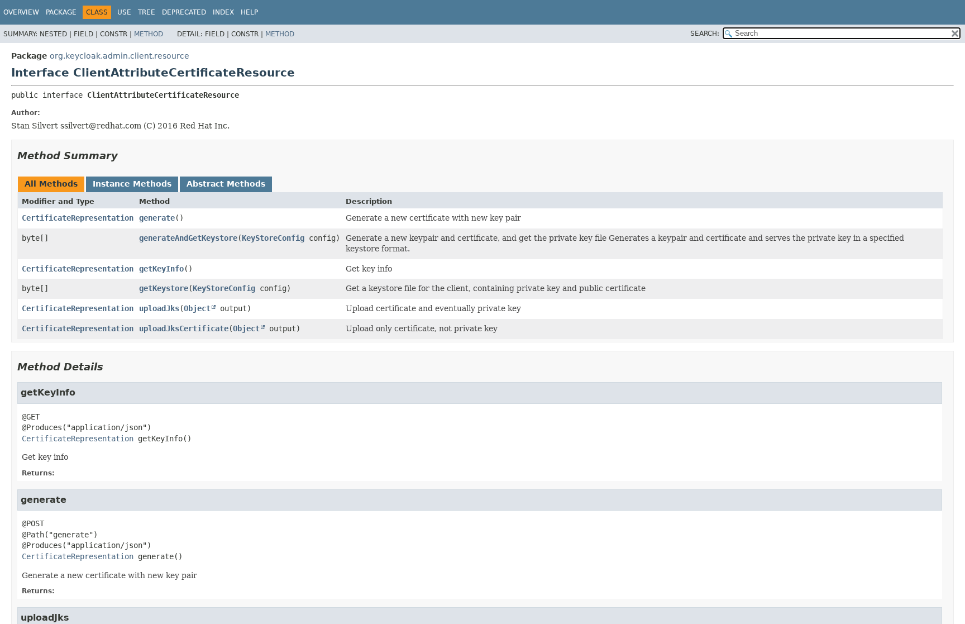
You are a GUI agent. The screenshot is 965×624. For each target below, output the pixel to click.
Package (61, 12)
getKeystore (163, 288)
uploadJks (159, 308)
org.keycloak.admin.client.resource (119, 55)
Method (148, 34)
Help (249, 12)
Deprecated (184, 12)
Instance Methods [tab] (132, 183)
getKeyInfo (161, 268)
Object (197, 308)
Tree (146, 12)
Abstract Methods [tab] (226, 183)
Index (223, 12)
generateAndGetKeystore (188, 238)
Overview (21, 12)
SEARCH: (704, 33)
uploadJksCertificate (183, 328)
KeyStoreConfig (273, 238)
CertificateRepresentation (77, 217)
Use (124, 12)
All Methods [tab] (51, 183)
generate (157, 217)
